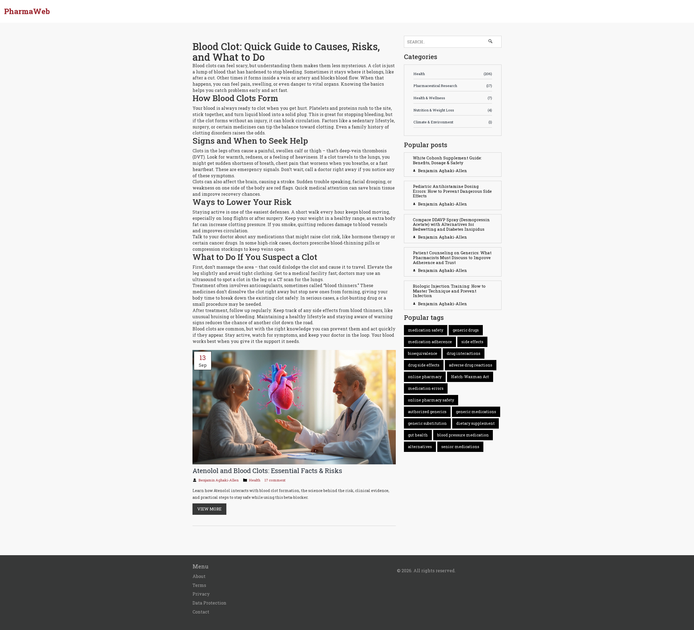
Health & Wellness (452, 97)
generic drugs (466, 330)
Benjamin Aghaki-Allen (218, 480)
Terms (199, 585)
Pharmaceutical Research (452, 85)
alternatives (420, 446)
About (198, 576)
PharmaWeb (27, 11)
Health (254, 480)
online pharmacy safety (431, 400)
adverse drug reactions (470, 365)
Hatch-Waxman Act (470, 376)
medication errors (426, 388)
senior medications (460, 446)
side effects (472, 341)
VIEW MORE (209, 509)
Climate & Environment (452, 122)
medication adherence (430, 341)
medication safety (425, 330)
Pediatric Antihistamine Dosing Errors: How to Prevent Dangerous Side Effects (452, 191)
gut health (418, 435)
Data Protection (209, 603)
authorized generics (427, 411)
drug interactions (463, 353)
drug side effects (423, 365)
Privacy (201, 594)
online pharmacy (425, 376)
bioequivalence (422, 353)
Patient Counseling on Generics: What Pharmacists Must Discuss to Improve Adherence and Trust (452, 257)
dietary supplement (475, 423)
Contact (200, 612)
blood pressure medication (463, 435)
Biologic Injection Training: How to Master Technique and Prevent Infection (449, 290)
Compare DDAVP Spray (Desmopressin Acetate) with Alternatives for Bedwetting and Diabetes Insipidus (451, 224)
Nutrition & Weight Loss (452, 110)
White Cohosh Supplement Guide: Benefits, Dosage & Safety (447, 160)
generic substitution (427, 423)
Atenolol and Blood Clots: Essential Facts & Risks (267, 470)
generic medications (476, 411)
